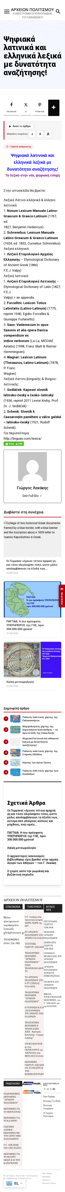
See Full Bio (30, 496)
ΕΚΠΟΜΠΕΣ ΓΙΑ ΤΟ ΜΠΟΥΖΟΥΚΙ (12, 1110)
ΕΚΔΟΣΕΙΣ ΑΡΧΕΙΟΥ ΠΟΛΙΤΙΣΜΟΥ (51, 934)
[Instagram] (47, 1089)
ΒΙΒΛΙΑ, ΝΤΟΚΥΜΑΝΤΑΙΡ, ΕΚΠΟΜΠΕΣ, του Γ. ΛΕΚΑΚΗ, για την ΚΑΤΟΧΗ (53, 1000)
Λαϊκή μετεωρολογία (21, 848)
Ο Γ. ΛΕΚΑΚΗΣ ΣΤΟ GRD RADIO (12, 1146)
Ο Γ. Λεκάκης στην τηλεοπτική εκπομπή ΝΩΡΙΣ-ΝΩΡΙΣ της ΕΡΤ (33, 921)
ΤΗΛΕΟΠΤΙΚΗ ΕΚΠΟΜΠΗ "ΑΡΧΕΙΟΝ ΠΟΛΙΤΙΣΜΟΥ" (32, 997)
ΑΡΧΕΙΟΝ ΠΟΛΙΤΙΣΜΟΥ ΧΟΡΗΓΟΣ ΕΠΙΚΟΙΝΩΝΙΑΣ (52, 971)
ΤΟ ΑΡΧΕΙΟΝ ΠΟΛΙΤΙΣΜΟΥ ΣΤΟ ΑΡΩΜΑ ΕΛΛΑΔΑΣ (34, 934)
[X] (50, 1089)
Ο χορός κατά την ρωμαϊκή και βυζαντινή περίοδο (28, 872)
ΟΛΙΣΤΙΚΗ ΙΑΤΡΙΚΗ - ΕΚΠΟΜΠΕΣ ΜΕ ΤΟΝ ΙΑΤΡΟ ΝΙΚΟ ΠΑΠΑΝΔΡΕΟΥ (12, 1132)
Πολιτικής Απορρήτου (48, 1107)
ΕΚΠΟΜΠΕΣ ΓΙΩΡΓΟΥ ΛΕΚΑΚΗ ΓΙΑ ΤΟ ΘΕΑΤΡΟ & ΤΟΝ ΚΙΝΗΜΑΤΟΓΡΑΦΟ (34, 1067)
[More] (53, 108)
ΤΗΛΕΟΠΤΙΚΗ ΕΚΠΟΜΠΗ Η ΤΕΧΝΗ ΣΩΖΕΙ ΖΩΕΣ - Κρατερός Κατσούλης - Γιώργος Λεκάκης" (34, 1030)
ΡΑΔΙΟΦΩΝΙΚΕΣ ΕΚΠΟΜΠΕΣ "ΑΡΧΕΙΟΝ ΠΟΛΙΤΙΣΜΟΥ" (12, 1098)
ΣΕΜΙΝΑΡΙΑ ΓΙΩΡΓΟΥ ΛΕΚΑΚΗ (50, 945)
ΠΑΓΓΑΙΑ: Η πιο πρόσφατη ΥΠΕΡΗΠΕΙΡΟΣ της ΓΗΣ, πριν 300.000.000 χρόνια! (26, 836)
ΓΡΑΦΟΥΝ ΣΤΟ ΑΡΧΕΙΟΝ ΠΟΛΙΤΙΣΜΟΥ (51, 984)
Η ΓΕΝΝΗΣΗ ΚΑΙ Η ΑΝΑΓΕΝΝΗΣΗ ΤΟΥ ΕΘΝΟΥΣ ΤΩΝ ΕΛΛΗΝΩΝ (34, 1012)
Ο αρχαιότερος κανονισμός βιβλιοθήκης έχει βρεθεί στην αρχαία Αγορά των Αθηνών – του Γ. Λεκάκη (32, 859)
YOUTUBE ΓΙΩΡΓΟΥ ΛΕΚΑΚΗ (34, 945)
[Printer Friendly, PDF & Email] (14, 446)
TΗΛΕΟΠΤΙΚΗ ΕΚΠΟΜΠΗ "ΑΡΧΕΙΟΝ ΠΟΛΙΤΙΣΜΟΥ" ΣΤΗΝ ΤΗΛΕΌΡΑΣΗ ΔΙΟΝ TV (34, 962)
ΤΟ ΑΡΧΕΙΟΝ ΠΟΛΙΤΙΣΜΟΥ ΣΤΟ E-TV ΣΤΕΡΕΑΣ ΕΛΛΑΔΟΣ (34, 981)
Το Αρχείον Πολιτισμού (48, 1114)
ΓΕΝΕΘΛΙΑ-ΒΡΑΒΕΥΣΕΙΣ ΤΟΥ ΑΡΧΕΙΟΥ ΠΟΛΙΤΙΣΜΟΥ (53, 957)
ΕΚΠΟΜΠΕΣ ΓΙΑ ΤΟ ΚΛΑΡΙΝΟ (12, 1119)
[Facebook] (44, 1089)
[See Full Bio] (41, 496)
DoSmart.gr (12, 1178)
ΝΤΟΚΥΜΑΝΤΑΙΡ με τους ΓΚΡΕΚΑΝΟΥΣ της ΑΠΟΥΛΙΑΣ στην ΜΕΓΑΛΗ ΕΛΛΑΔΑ (34, 1049)
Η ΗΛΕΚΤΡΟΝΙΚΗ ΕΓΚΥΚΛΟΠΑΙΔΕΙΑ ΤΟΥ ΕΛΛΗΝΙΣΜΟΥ (32, 15)
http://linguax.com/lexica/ (23, 439)
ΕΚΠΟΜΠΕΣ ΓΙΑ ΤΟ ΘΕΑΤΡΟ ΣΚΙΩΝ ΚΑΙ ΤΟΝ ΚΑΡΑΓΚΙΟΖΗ (12, 1158)
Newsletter (62, 596)
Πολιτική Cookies (51, 1100)
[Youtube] (53, 1089)
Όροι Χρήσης (49, 1096)
